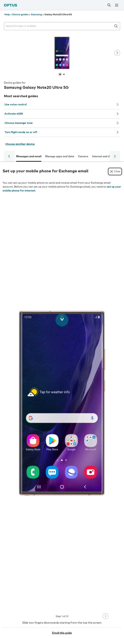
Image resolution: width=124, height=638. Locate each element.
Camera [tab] (83, 156)
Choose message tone (19, 123)
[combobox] (59, 26)
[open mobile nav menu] (116, 5)
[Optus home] (10, 5)
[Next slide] (117, 53)
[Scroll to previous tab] (9, 156)
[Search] (109, 5)
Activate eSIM (14, 113)
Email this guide (62, 633)
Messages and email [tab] (28, 156)
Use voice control (16, 104)
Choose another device (20, 144)
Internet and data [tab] (103, 156)
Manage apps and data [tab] (59, 156)
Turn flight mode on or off (21, 132)
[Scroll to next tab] (114, 156)
